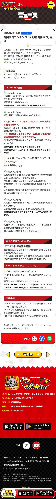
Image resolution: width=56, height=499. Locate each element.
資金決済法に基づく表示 (14, 465)
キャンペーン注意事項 (27, 457)
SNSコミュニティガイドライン (17, 468)
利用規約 (44, 457)
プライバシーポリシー (13, 461)
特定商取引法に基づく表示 (37, 461)
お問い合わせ (9, 457)
